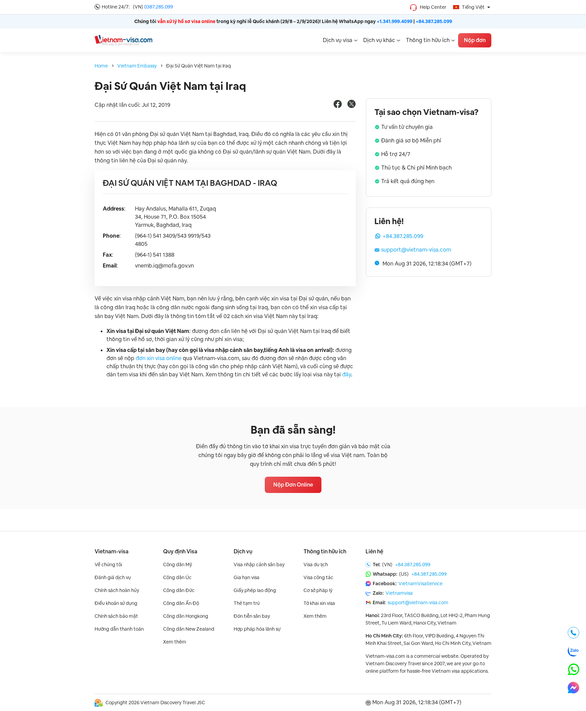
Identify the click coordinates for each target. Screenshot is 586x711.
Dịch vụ (243, 551)
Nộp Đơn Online (293, 484)
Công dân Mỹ (177, 564)
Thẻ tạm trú (247, 603)
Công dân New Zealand (188, 629)
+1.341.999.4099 (394, 21)
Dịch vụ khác (379, 40)
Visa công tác (318, 577)
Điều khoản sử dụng (116, 603)
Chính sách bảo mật (116, 616)
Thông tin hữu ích (428, 40)
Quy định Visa (180, 551)
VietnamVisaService (420, 583)
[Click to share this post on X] (351, 106)
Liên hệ (374, 551)
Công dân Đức (179, 590)
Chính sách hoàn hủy (117, 590)
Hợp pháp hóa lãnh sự (257, 629)
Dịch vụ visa (337, 40)
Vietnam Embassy (137, 66)
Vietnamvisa (399, 593)
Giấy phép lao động (255, 590)
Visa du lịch (316, 564)
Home (101, 66)
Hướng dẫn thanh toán (119, 629)
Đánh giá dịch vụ (113, 577)
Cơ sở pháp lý (318, 590)
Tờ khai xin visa (319, 603)
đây (346, 374)
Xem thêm (174, 642)
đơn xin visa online (158, 358)
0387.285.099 (158, 7)
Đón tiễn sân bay (252, 616)
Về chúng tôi (108, 564)
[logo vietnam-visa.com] (123, 39)
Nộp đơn (475, 40)
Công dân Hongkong (185, 616)
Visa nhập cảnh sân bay (259, 564)
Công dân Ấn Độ (181, 603)
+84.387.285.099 (434, 21)
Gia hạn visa (246, 577)
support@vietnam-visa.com (416, 249)
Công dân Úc (177, 577)
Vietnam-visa (112, 551)
